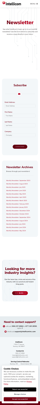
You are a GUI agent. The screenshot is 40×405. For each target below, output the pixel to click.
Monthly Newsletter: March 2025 (16, 200)
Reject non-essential (20, 389)
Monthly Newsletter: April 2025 (16, 197)
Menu (33, 4)
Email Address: (10, 102)
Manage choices (20, 394)
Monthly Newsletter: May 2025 (16, 194)
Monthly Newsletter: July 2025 (15, 187)
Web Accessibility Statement (25, 403)
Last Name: (8, 122)
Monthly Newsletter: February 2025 (17, 204)
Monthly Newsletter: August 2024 (17, 220)
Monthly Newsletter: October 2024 (17, 214)
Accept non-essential (20, 399)
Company (8, 131)
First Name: (9, 112)
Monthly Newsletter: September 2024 (18, 217)
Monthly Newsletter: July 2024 (15, 224)
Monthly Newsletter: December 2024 (18, 210)
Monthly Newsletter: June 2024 (16, 227)
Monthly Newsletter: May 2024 (16, 230)
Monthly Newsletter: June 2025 (16, 190)
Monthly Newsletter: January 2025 (17, 207)
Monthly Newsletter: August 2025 (17, 184)
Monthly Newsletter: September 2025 (18, 180)
